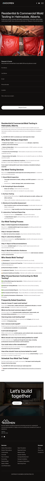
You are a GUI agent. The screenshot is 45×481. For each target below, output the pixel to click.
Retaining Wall (4, 461)
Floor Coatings (5, 456)
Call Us (26, 403)
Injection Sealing (22, 454)
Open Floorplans (22, 448)
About (39, 448)
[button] (42, 3)
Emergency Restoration (23, 461)
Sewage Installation (22, 459)
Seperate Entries (22, 450)
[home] (8, 3)
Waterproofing (21, 452)
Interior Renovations (6, 448)
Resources (40, 450)
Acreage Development (23, 456)
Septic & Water (5, 463)
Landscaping (4, 452)
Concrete (3, 454)
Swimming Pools (22, 463)
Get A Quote (17, 403)
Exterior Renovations (6, 450)
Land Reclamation (5, 465)
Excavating (4, 459)
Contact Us (41, 452)
